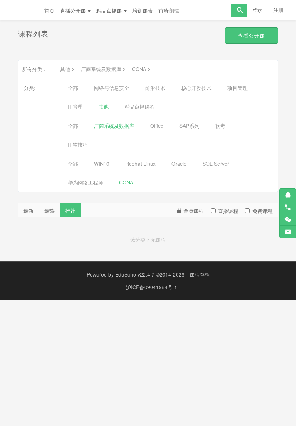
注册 (278, 9)
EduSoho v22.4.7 (134, 274)
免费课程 (262, 210)
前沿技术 (155, 87)
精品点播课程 (140, 106)
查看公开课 (251, 35)
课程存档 (200, 274)
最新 (28, 210)
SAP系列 (189, 125)
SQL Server (216, 163)
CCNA (139, 69)
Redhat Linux (140, 163)
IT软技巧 (78, 144)
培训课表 (142, 10)
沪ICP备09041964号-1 (151, 287)
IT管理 (75, 106)
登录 (257, 9)
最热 (49, 210)
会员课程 (193, 210)
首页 (49, 10)
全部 (73, 87)
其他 (65, 69)
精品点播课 (109, 10)
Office (157, 125)
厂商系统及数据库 (101, 69)
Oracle (179, 163)
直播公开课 (73, 10)
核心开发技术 (196, 87)
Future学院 (23, 10)
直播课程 (228, 210)
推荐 (70, 210)
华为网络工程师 (85, 182)
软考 (220, 125)
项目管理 (237, 87)
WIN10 (101, 163)
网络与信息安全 (111, 87)
